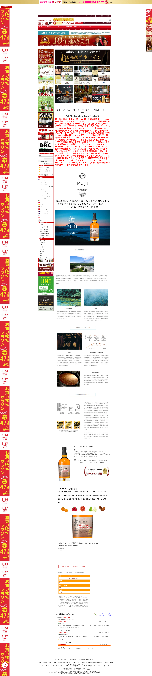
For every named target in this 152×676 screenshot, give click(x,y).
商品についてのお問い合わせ (66, 572)
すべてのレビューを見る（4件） (103, 614)
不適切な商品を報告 (80, 572)
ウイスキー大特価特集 (147, 44)
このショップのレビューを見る (104, 615)
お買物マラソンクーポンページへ (147, 30)
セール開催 (147, 16)
